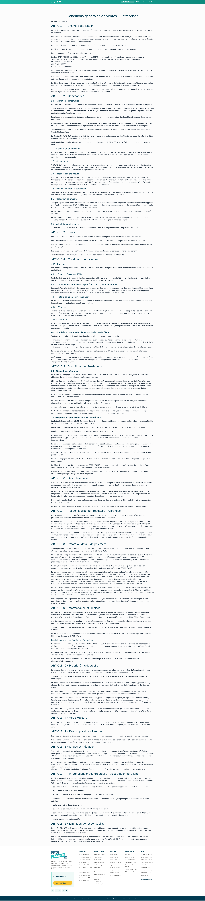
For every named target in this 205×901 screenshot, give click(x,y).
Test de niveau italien (146, 865)
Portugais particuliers (115, 875)
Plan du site (130, 898)
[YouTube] (60, 2)
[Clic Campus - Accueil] (59, 855)
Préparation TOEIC (145, 867)
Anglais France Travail (115, 862)
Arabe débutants (114, 877)
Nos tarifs (127, 854)
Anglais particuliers (115, 859)
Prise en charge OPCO (131, 869)
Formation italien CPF (84, 862)
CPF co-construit (129, 872)
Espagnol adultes (114, 870)
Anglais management (99, 865)
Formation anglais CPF (84, 854)
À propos (114, 898)
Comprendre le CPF (130, 859)
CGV (89, 898)
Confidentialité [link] (82, 898)
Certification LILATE (146, 872)
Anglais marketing (99, 862)
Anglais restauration (99, 877)
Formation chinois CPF (84, 872)
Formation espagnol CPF (85, 857)
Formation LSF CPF (84, 880)
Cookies (137, 898)
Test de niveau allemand (147, 862)
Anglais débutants (114, 865)
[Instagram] (52, 2)
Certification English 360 (147, 870)
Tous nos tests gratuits (146, 854)
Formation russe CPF (84, 877)
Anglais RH (97, 867)
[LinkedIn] (57, 2)
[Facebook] (49, 2)
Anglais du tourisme (99, 874)
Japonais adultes (114, 872)
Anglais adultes (114, 857)
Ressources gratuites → (147, 879)
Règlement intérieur (97, 898)
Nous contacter (61, 883)
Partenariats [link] (122, 898)
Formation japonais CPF (85, 875)
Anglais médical (98, 859)
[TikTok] (54, 2)
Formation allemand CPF (85, 859)
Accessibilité (107, 898)
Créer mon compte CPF (131, 862)
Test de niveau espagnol (147, 859)
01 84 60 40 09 (59, 876)
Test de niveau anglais (146, 857)
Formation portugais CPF (85, 867)
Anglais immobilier (99, 884)
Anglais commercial (99, 857)
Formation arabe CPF (84, 870)
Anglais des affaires (99, 854)
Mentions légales (72, 898)
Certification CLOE (145, 875)
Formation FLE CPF (84, 865)
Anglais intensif (114, 854)
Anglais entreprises (115, 867)
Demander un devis (130, 857)
